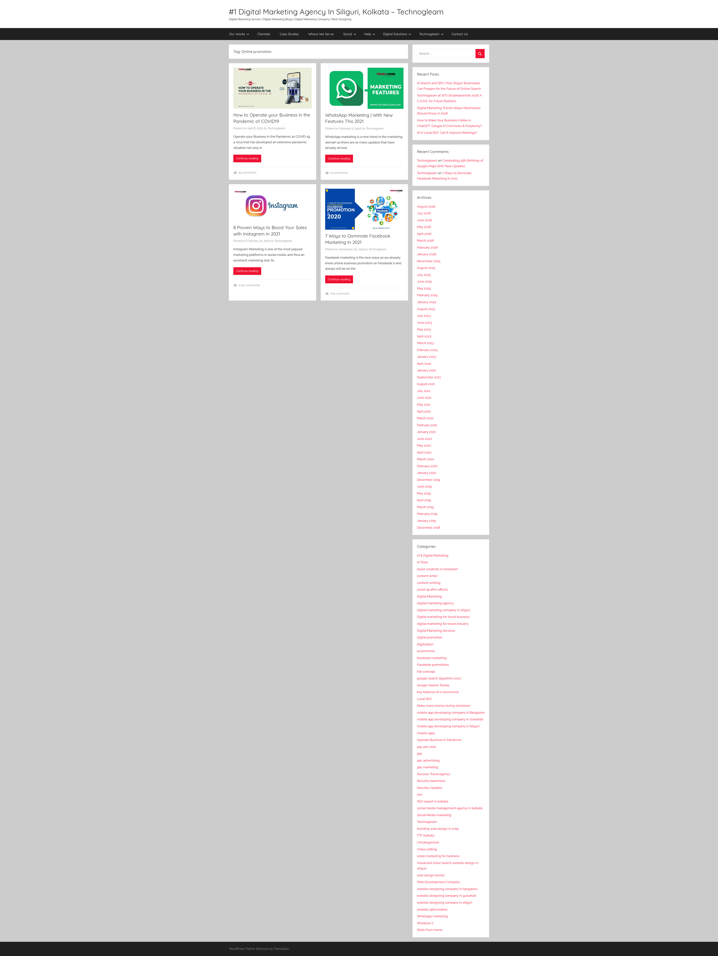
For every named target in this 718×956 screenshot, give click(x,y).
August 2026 (426, 206)
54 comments (247, 172)
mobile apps (426, 733)
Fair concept (426, 671)
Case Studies (289, 34)
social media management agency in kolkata (449, 808)
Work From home (430, 930)
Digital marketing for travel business (443, 617)
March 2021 (425, 418)
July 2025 (424, 275)
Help (367, 34)
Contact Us (460, 34)
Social (347, 34)
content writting (429, 583)
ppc (419, 753)
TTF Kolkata (425, 835)
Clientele (263, 34)
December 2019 (428, 480)
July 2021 (423, 391)
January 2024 (426, 302)
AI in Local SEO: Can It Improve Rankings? (447, 132)
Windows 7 (425, 923)
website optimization (432, 909)
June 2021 (424, 397)
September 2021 (429, 377)
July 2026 (424, 213)
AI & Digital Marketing (432, 555)
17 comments (339, 172)
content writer (427, 576)
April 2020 (424, 452)
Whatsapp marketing (432, 916)
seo (419, 794)
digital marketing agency (435, 603)
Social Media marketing (434, 815)
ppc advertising (428, 760)
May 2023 (424, 329)
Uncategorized (428, 842)
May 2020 (424, 445)
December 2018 (428, 527)
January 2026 (426, 254)
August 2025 (426, 268)
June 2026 (424, 220)
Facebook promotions (433, 665)
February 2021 (427, 425)
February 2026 (427, 247)
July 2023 (424, 316)
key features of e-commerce (438, 692)
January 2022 (426, 370)
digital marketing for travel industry (443, 624)
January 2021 (426, 432)
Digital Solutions (395, 34)
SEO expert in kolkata (432, 801)
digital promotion (429, 637)
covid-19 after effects (432, 589)
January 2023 (426, 356)
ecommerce (426, 651)
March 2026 (425, 240)
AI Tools (422, 562)
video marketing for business (438, 856)
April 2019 (424, 500)
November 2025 (428, 261)
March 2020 (425, 459)
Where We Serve (321, 34)
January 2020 (426, 473)
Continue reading (247, 158)
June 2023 (424, 322)
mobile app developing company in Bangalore (451, 712)
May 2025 (424, 288)
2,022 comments (249, 285)
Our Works (237, 34)
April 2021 (424, 411)
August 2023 (426, 309)
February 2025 (427, 295)
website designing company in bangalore (447, 889)
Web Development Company (438, 882)
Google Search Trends (433, 685)
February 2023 (427, 350)
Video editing (427, 849)
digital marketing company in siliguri (443, 610)
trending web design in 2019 (437, 829)
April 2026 (424, 234)
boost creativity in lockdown (437, 569)
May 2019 (424, 493)
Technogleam (429, 34)
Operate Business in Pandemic (439, 740)
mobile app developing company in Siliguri (448, 726)
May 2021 (423, 404)
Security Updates (429, 788)
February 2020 (427, 466)
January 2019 (426, 521)
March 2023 (425, 343)
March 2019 (425, 507)
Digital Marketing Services (436, 630)
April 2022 (424, 363)
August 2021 (426, 384)
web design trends (430, 875)
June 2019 (424, 486)
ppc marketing (427, 767)
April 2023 (424, 336)
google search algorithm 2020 (439, 678)
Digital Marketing (429, 596)
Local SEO (424, 699)
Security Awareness (431, 781)
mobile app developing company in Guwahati (450, 719)
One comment (339, 293)
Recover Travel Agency (433, 774)
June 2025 (424, 281)
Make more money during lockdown (443, 705)
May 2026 (424, 227)
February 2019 (427, 514)
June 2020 (424, 439)
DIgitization (425, 644)
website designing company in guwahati (446, 895)
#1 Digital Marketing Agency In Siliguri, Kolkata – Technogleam (336, 11)
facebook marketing (432, 658)
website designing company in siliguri (444, 902)
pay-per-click (426, 747)
